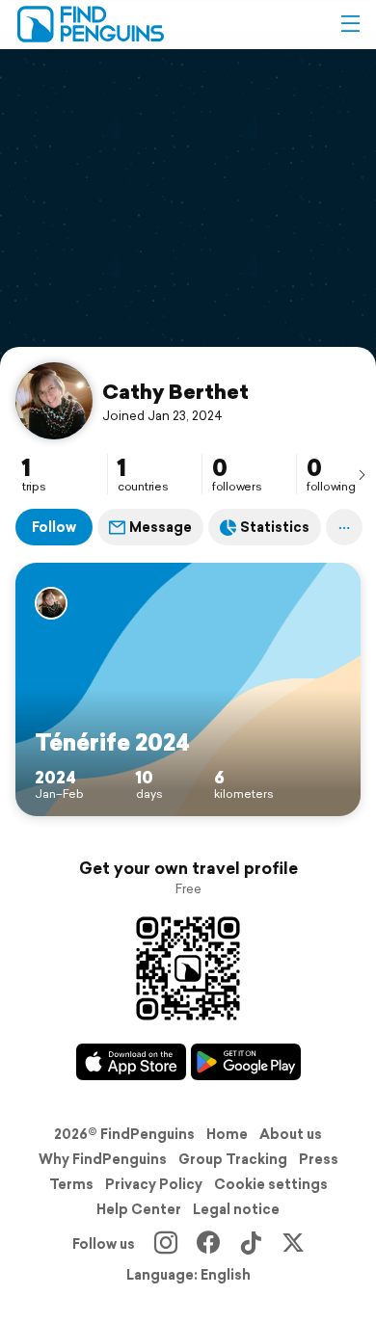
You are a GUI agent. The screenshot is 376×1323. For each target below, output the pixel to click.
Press (318, 1159)
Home (227, 1134)
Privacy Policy (153, 1184)
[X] (293, 1244)
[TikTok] (250, 1244)
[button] (350, 24)
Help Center (138, 1209)
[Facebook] (208, 1244)
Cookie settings (271, 1184)
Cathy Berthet (175, 391)
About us (290, 1134)
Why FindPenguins (103, 1159)
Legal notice (236, 1209)
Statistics (274, 527)
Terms (71, 1184)
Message (160, 527)
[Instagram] (165, 1244)
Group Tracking (232, 1159)
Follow (54, 527)
